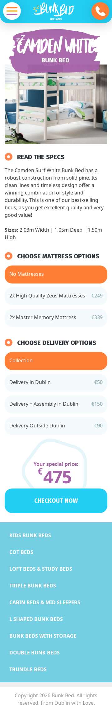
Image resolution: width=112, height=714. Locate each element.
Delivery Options (69, 342)
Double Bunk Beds (34, 652)
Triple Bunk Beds (32, 585)
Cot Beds (21, 552)
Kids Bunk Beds (30, 535)
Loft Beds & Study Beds (40, 568)
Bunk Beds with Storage (43, 635)
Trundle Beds (28, 669)
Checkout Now (56, 500)
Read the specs (40, 157)
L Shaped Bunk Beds (36, 619)
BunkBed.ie (56, 13)
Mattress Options (70, 256)
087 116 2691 (100, 11)
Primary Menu (12, 11)
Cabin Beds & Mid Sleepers (44, 602)
